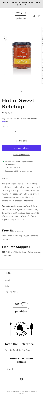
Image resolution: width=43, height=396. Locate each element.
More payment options (21, 155)
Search (7, 280)
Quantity (5, 126)
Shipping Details (11, 292)
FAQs (7, 286)
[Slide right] (26, 91)
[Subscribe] (35, 369)
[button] (3, 16)
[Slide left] (16, 91)
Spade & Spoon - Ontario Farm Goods (20, 391)
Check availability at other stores (18, 171)
